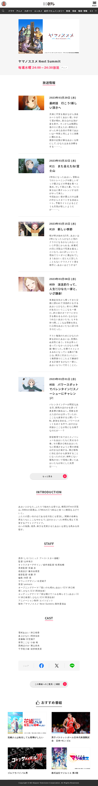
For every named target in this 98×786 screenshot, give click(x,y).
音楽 (74, 11)
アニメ (19, 11)
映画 (68, 11)
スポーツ (28, 11)
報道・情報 (83, 11)
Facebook (41, 665)
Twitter (56, 665)
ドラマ (11, 11)
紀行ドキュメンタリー (54, 11)
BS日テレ (49, 4)
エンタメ (38, 11)
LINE (72, 665)
